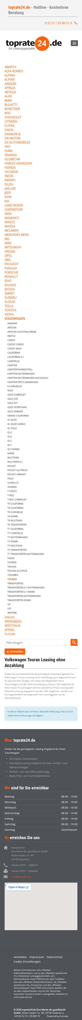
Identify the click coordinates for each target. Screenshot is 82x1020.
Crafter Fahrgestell (20, 369)
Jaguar (10, 189)
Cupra (9, 126)
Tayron (11, 562)
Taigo (10, 558)
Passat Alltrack (17, 470)
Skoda (10, 289)
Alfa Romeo (14, 71)
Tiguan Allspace (17, 570)
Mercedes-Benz (17, 235)
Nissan (10, 252)
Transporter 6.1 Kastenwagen (25, 587)
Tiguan (11, 566)
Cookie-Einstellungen (27, 961)
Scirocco (13, 482)
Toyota (10, 310)
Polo (10, 478)
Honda (10, 168)
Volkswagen (15, 319)
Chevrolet (13, 117)
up (8, 604)
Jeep (8, 193)
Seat (8, 281)
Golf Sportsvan (17, 407)
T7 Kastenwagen (17, 537)
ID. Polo (12, 428)
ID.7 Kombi (13, 449)
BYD (7, 113)
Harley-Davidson (18, 163)
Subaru (11, 298)
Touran (12, 579)
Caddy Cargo (15, 344)
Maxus (10, 222)
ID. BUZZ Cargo (16, 424)
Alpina (10, 75)
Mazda (10, 226)
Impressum (37, 957)
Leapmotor (14, 210)
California (13, 352)
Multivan (13, 457)
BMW (8, 101)
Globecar (12, 159)
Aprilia (10, 88)
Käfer (10, 453)
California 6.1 (15, 357)
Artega (10, 92)
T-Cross (12, 491)
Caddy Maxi (14, 348)
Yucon (10, 634)
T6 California (15, 508)
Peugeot (11, 264)
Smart (9, 293)
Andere (10, 84)
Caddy (11, 340)
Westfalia (12, 626)
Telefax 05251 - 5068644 (24, 871)
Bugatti (11, 105)
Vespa (9, 314)
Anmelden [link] (16, 651)
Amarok (12, 323)
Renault (11, 277)
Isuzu (9, 184)
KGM (8, 197)
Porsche (11, 272)
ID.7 (9, 445)
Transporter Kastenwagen (24, 596)
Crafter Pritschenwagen (22, 382)
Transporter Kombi (19, 600)
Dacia (9, 130)
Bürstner (12, 109)
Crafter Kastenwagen (21, 373)
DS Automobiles (17, 142)
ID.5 (9, 440)
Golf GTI (12, 403)
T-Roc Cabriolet (17, 499)
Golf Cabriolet (16, 394)
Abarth (10, 67)
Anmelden (20, 957)
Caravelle (13, 361)
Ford (9, 151)
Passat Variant (16, 474)
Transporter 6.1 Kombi (21, 591)
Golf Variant (15, 411)
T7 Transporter (16, 549)
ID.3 (9, 432)
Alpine (10, 80)
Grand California (18, 415)
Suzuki (10, 302)
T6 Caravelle (15, 512)
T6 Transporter (16, 524)
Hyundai (11, 172)
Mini (8, 243)
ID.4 (9, 436)
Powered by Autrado (57, 1016)
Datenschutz (55, 957)
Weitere (12, 612)
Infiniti (10, 180)
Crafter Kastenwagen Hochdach (27, 378)
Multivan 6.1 (15, 461)
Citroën (11, 122)
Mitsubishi (13, 247)
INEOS (9, 176)
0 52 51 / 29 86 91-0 (58, 23)
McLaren (11, 231)
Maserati (12, 218)
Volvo (9, 617)
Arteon (11, 327)
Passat (11, 466)
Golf (10, 390)
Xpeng (9, 630)
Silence (10, 285)
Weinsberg (13, 622)
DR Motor (12, 138)
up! (9, 608)
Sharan (12, 487)
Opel (8, 256)
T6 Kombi (12, 516)
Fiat (7, 147)
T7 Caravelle (15, 533)
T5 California (15, 503)
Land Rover (14, 205)
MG (7, 239)
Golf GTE (12, 398)
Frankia (11, 155)
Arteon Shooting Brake (21, 331)
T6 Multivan (14, 520)
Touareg (12, 575)
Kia (7, 201)
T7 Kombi (12, 541)
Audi (8, 96)
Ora (8, 260)
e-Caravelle (14, 386)
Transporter (15, 583)
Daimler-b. (13, 134)
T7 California (15, 528)
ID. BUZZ (12, 419)
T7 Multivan (14, 545)
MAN (8, 214)
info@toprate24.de (21, 876)
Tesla (9, 306)
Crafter (12, 365)
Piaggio (11, 268)
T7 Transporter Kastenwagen (25, 554)
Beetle (11, 336)
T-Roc (10, 495)
